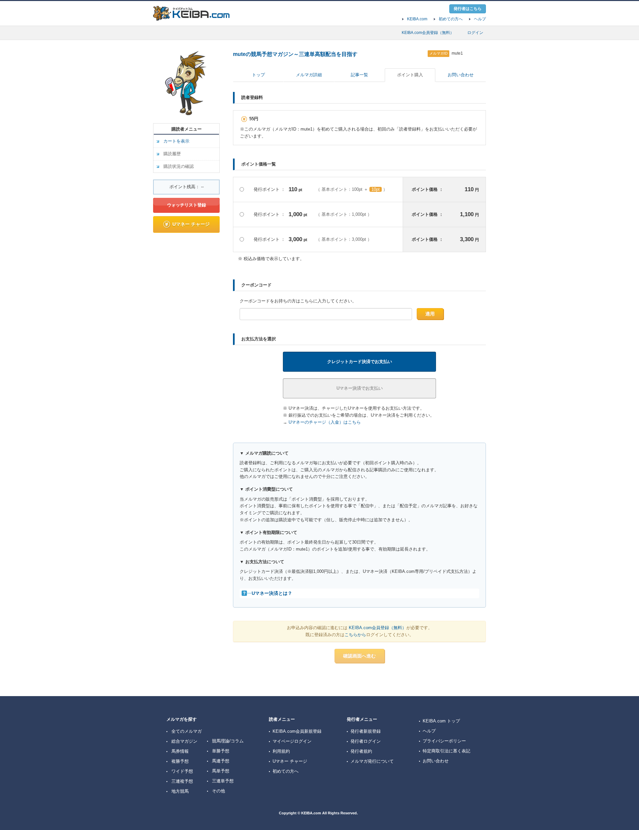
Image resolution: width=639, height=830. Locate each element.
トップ (258, 74)
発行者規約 (361, 751)
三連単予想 (223, 780)
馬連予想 (220, 760)
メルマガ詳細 (309, 74)
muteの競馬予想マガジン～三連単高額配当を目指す (295, 54)
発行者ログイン (365, 741)
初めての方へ (451, 19)
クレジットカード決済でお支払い (359, 361)
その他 (218, 790)
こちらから (355, 634)
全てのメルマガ (186, 731)
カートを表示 (176, 141)
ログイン (475, 32)
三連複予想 (182, 781)
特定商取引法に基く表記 (446, 750)
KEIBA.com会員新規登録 (297, 731)
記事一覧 (359, 74)
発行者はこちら (468, 8)
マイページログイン (292, 741)
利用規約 (281, 751)
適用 (430, 313)
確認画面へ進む (359, 655)
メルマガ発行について (372, 761)
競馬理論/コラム (228, 740)
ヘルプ (480, 19)
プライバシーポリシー (444, 740)
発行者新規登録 (365, 731)
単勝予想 (220, 750)
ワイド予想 (182, 771)
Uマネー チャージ (191, 224)
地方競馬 (180, 791)
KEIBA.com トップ (441, 720)
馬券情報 (180, 751)
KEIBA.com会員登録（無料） (428, 32)
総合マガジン (184, 741)
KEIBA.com (417, 19)
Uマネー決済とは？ (272, 593)
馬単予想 (220, 770)
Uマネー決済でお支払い (359, 388)
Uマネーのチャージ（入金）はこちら (325, 422)
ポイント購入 (410, 74)
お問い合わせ (461, 74)
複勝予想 (180, 761)
